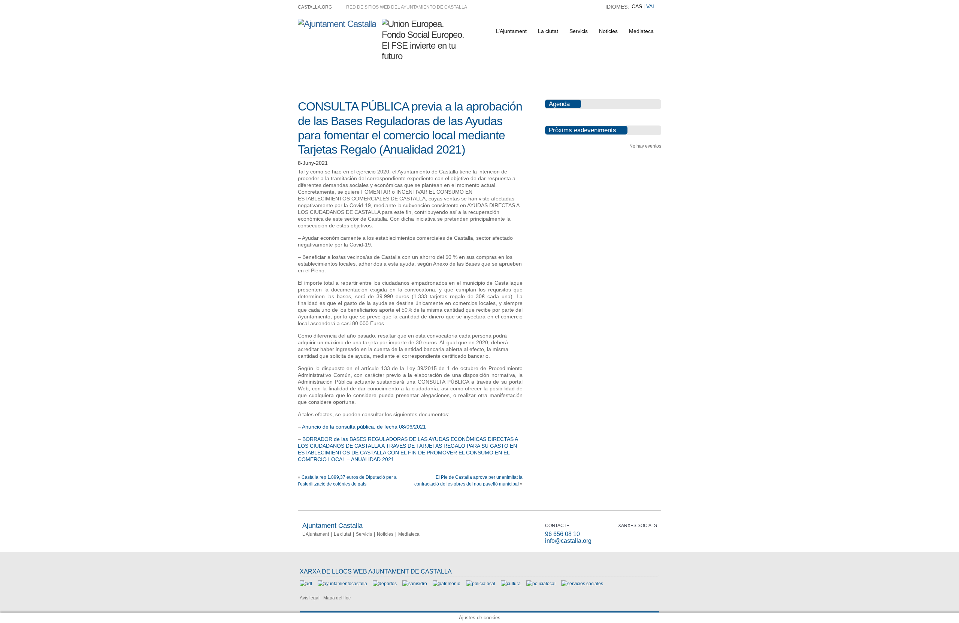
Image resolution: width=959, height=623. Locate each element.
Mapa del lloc (337, 598)
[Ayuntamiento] (342, 583)
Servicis (578, 31)
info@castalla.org (568, 541)
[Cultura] (511, 583)
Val (651, 6)
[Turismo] (541, 583)
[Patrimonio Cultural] (446, 583)
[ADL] (306, 583)
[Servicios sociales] (582, 583)
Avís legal (310, 598)
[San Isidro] (414, 583)
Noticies (608, 31)
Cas (637, 6)
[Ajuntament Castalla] (337, 24)
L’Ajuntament (511, 31)
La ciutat (548, 31)
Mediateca (641, 31)
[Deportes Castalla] (385, 583)
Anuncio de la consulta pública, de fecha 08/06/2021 (364, 427)
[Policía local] (480, 583)
